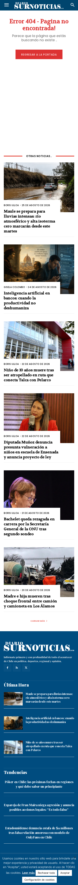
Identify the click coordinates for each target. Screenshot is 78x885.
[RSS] (16, 667)
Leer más (28, 873)
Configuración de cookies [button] (39, 879)
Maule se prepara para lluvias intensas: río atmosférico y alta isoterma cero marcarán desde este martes (29, 221)
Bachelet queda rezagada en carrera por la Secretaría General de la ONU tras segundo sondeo (29, 526)
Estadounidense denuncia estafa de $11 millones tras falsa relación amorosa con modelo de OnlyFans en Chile (39, 832)
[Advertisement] (39, 106)
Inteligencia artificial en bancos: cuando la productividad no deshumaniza (27, 300)
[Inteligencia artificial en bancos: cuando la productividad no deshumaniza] (39, 269)
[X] (26, 667)
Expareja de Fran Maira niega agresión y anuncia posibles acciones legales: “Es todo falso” (39, 807)
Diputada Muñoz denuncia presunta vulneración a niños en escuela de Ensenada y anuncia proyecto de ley (31, 449)
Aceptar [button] (65, 872)
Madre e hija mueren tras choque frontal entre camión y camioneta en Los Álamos (30, 601)
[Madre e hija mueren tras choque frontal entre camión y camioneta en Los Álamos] (39, 572)
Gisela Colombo (14, 287)
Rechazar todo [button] (46, 872)
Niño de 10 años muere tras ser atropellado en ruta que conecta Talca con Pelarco (29, 375)
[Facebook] (7, 667)
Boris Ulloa (11, 205)
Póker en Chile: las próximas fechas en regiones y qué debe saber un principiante (39, 784)
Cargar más (37, 620)
